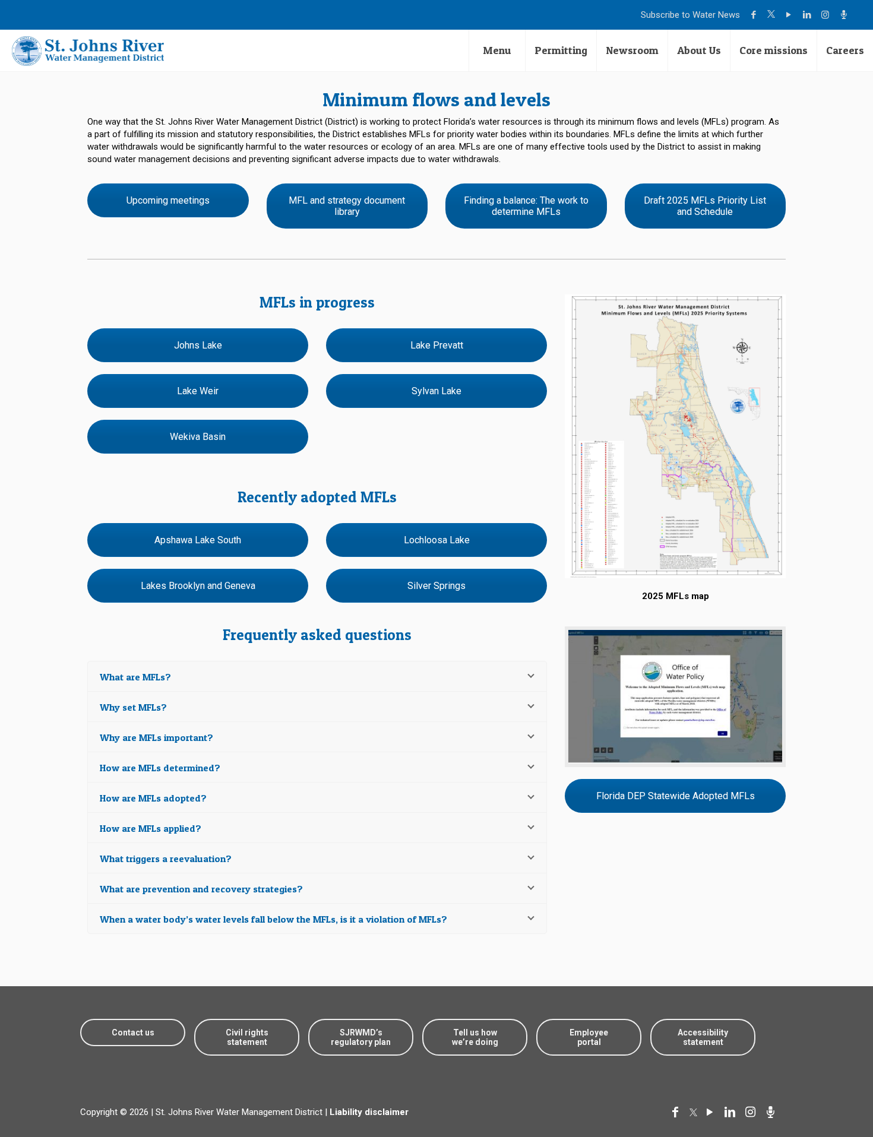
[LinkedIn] (808, 14)
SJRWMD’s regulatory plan (361, 1037)
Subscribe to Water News (690, 14)
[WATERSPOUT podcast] (845, 14)
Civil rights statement (247, 1037)
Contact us (133, 1032)
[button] (827, 1091)
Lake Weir (198, 391)
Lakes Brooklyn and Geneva (198, 585)
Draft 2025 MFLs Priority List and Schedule (705, 206)
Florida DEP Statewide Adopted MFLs (675, 796)
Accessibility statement (703, 1037)
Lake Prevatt (436, 345)
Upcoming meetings (168, 200)
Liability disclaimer (369, 1112)
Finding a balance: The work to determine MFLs (526, 206)
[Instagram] (827, 14)
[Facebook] (755, 14)
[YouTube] (790, 14)
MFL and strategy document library (347, 206)
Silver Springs (436, 585)
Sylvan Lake (436, 391)
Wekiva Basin (198, 436)
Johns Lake (198, 345)
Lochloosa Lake (437, 540)
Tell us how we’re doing (475, 1037)
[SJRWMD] (88, 50)
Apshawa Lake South (197, 540)
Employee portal (589, 1037)
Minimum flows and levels (436, 99)
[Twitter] (772, 14)
